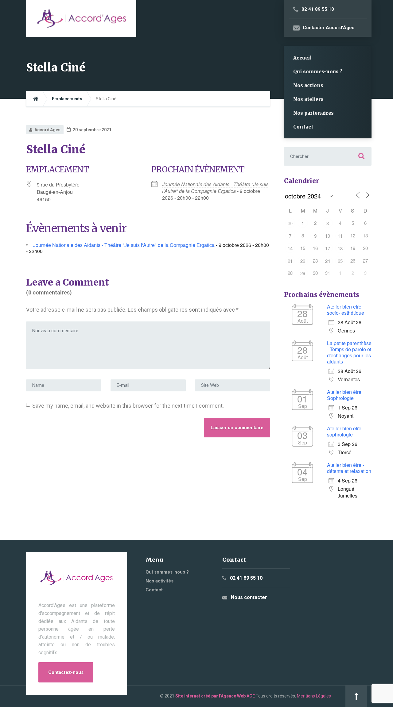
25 (340, 261)
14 (290, 248)
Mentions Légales (314, 696)
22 (302, 261)
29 (302, 273)
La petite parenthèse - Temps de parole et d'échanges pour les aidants (349, 352)
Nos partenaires (313, 113)
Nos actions (308, 85)
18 (340, 248)
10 (327, 235)
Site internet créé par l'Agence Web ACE (215, 696)
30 (290, 223)
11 (340, 235)
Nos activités (159, 581)
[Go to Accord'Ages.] (35, 98)
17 (327, 248)
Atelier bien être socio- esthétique (345, 309)
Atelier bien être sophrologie (344, 431)
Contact (303, 127)
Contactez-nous (66, 672)
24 (327, 261)
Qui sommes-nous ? (317, 72)
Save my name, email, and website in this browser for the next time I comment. (128, 405)
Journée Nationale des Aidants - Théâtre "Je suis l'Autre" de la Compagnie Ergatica (215, 187)
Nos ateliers (308, 99)
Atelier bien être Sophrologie (344, 395)
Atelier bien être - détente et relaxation (349, 468)
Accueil (302, 58)
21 (290, 261)
